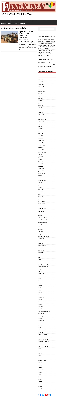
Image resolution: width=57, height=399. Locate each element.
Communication (42, 245)
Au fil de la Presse (42, 241)
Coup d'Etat (41, 255)
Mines (39, 348)
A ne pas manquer (5, 21)
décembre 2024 (41, 117)
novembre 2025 (42, 91)
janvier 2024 (41, 142)
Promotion (40, 367)
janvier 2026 (41, 86)
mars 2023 (40, 166)
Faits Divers (51, 21)
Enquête (40, 294)
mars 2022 (40, 194)
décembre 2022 (41, 173)
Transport (40, 388)
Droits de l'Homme (42, 273)
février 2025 (41, 112)
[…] (20, 49)
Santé (39, 374)
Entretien (40, 299)
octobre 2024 (41, 121)
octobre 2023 (41, 149)
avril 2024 (40, 135)
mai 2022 (40, 189)
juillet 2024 (40, 128)
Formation (40, 308)
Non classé (22, 23)
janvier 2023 (41, 171)
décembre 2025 (41, 89)
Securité (40, 379)
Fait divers (40, 304)
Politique (31, 21)
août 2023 (40, 154)
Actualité (14, 21)
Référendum (41, 369)
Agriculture (40, 229)
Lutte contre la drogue (43, 339)
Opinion (40, 362)
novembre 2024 (42, 119)
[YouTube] (46, 395)
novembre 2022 (42, 175)
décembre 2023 (41, 145)
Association (41, 238)
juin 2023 (40, 159)
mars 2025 (40, 110)
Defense (40, 262)
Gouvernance (41, 313)
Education (40, 283)
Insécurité (3, 23)
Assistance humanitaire (43, 236)
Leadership (40, 332)
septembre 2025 (42, 96)
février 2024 (41, 140)
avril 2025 (40, 107)
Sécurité (40, 376)
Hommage (40, 316)
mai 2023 (40, 161)
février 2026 (41, 84)
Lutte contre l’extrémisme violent (45, 337)
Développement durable (43, 264)
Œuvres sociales (42, 360)
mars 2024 (40, 138)
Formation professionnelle (44, 311)
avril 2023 (40, 163)
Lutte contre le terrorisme (44, 341)
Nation (39, 355)
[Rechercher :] (47, 29)
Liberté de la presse (42, 334)
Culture (40, 257)
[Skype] (49, 395)
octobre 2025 (41, 93)
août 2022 (40, 182)
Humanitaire (41, 320)
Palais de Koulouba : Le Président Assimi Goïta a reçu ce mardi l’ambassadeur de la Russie (45, 61)
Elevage (40, 285)
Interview (38, 21)
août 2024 (40, 126)
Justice (39, 327)
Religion (40, 372)
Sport (39, 383)
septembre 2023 (42, 152)
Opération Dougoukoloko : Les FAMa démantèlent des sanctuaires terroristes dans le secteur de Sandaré (47, 66)
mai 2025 (40, 105)
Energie (40, 292)
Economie (40, 280)
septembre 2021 (42, 208)
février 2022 (41, 196)
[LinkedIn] (53, 395)
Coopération (41, 252)
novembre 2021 (42, 203)
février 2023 (41, 168)
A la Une (40, 215)
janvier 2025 (41, 114)
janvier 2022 (41, 199)
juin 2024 (40, 131)
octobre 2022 (41, 178)
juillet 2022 (40, 185)
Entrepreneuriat (41, 297)
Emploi (39, 287)
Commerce (40, 243)
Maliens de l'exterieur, (43, 346)
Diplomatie (40, 271)
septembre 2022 (42, 180)
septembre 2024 (42, 124)
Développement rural (43, 266)
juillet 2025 (40, 100)
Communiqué (41, 248)
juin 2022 (40, 187)
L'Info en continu (42, 330)
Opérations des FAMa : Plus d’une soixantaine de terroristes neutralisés (27, 34)
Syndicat (40, 386)
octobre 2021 (41, 206)
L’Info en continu (22, 21)
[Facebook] (39, 395)
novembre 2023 (42, 147)
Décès (39, 259)
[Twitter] (43, 395)
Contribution (41, 250)
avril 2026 (40, 81)
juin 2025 (40, 103)
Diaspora (40, 269)
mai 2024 (40, 133)
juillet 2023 (40, 156)
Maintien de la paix (42, 344)
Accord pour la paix (42, 219)
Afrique (10, 23)
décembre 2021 (41, 201)
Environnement (41, 301)
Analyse (40, 234)
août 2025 (40, 98)
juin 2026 (40, 79)
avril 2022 (40, 192)
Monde (15, 23)
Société (44, 21)
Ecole (39, 278)
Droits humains (41, 276)
